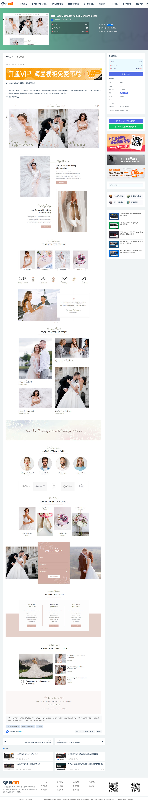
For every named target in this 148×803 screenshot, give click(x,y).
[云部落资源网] (52, 20)
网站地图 (130, 799)
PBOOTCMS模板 (40, 4)
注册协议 (60, 790)
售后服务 (92, 786)
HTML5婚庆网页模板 (12, 726)
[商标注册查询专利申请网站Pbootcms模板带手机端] (114, 225)
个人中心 (44, 782)
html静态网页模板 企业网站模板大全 (28, 764)
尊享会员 (44, 786)
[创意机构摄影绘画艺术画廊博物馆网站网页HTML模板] (61, 766)
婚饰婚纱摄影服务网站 (28, 726)
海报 (92, 731)
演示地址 (125, 93)
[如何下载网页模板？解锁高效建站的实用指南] (61, 756)
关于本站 (60, 782)
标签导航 (76, 786)
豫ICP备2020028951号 (50, 799)
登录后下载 (126, 74)
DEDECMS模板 (73, 4)
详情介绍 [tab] (10, 57)
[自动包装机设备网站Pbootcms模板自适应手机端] (114, 216)
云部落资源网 (15, 731)
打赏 (79, 731)
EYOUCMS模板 (57, 4)
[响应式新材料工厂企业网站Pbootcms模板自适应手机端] (114, 244)
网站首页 (23, 4)
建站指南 (18, 759)
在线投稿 (76, 782)
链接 (99, 731)
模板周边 (102, 4)
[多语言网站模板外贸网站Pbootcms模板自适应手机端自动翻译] (114, 253)
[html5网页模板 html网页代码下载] (9, 756)
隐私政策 (44, 790)
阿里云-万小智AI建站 (125, 121)
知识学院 (139, 4)
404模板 (115, 4)
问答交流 (128, 4)
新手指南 (60, 786)
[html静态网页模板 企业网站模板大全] (9, 766)
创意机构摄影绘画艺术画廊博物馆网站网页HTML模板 (85, 764)
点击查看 (110, 24)
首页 (14, 64)
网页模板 (39, 726)
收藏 (86, 731)
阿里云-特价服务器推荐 (125, 127)
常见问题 (92, 782)
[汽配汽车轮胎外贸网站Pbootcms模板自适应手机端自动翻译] (114, 234)
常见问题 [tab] (21, 57)
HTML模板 (90, 4)
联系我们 (76, 790)
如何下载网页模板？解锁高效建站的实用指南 (83, 754)
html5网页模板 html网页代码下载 (27, 754)
